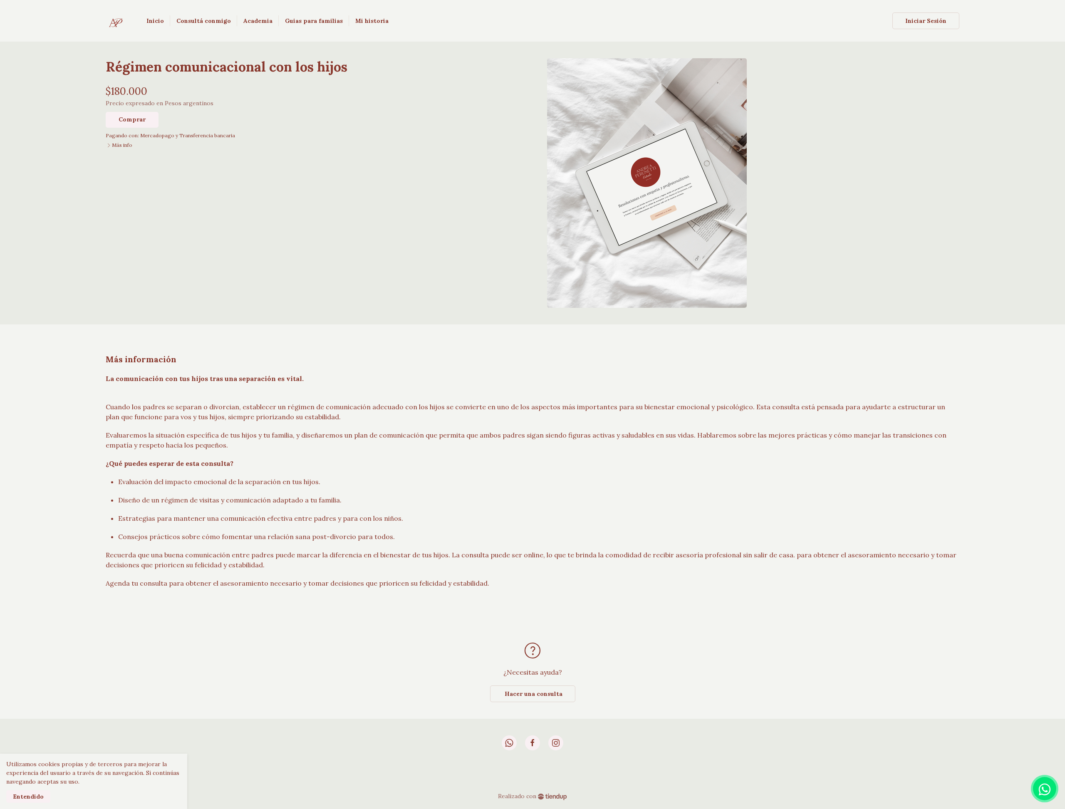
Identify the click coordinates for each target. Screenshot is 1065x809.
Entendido (28, 796)
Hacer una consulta (532, 694)
